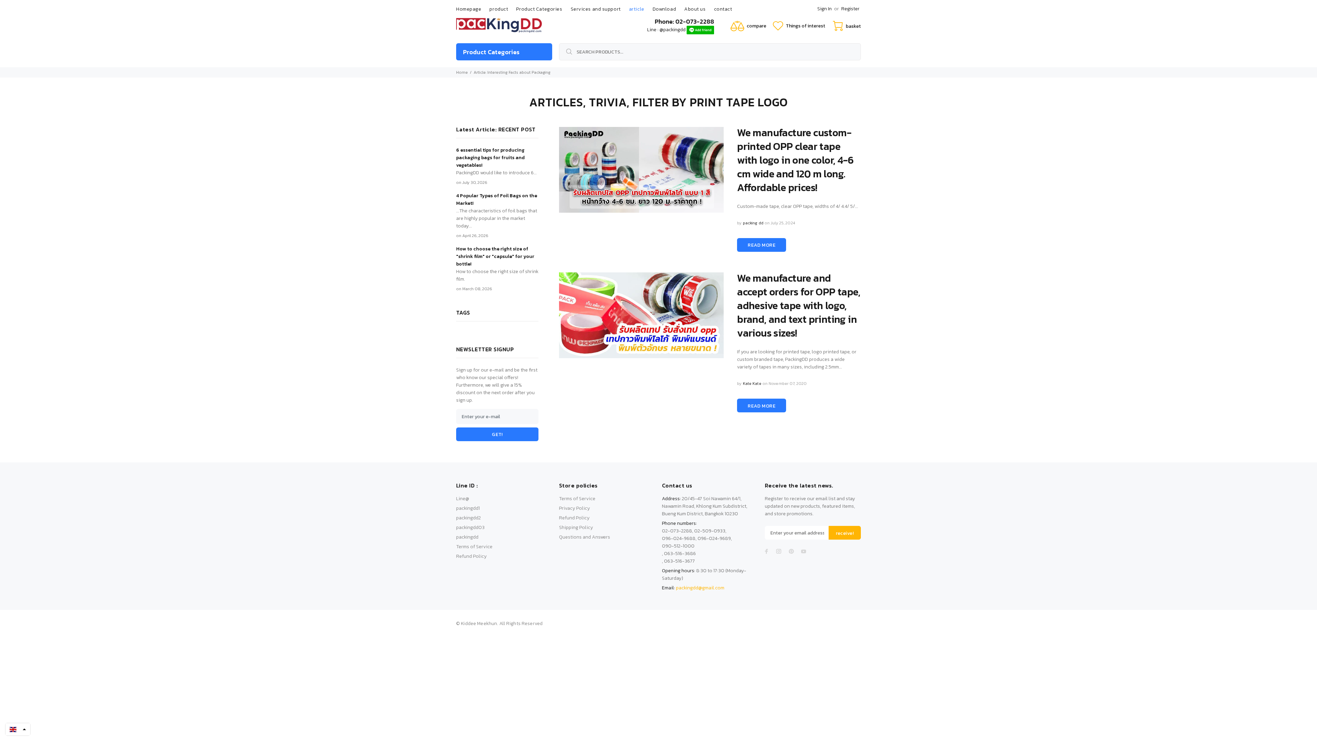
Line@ (462, 498)
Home (462, 72)
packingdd (467, 537)
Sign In (824, 8)
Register (850, 8)
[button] (17, 729)
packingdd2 (468, 517)
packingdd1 (468, 508)
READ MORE (761, 245)
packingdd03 (470, 527)
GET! (497, 434)
